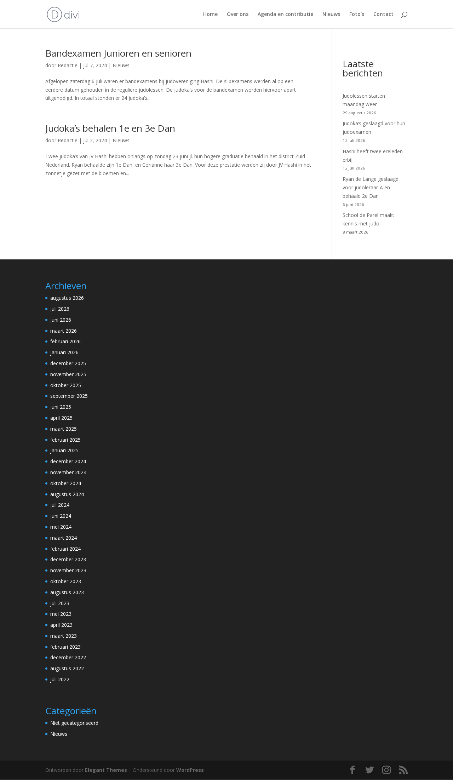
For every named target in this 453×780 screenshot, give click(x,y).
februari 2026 (65, 341)
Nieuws (331, 14)
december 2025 (68, 363)
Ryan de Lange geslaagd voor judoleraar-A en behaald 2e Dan (370, 187)
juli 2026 (59, 308)
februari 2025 (65, 439)
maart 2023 (63, 635)
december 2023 (68, 559)
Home (210, 14)
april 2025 (61, 417)
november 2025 (68, 374)
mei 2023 (60, 613)
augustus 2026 (67, 297)
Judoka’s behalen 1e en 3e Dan (110, 128)
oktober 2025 (65, 385)
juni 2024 (60, 515)
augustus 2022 (67, 668)
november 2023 (68, 570)
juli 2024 (59, 504)
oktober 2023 (65, 581)
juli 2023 (59, 603)
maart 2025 (63, 428)
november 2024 (68, 472)
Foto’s (356, 14)
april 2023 (61, 624)
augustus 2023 (67, 592)
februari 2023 (65, 646)
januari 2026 (64, 352)
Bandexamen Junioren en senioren (118, 53)
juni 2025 (60, 406)
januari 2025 (64, 450)
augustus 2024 (67, 494)
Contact (383, 14)
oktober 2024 (65, 483)
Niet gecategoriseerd (74, 722)
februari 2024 (65, 548)
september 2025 (69, 395)
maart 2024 (63, 537)
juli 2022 (59, 679)
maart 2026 (63, 330)
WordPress (190, 770)
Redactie (68, 65)
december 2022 (68, 657)
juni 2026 (60, 319)
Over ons (237, 14)
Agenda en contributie (285, 14)
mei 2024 (60, 526)
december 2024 (68, 461)
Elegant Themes (106, 770)
